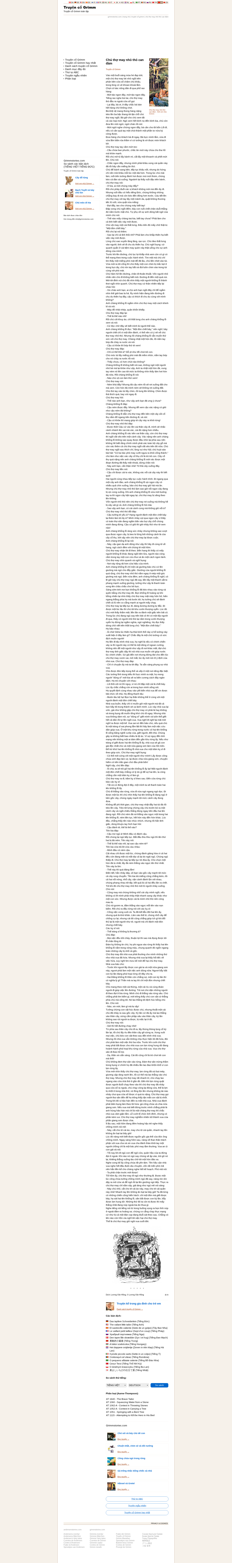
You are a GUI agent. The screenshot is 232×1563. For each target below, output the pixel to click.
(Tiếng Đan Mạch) (139, 1337)
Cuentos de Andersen (73, 1540)
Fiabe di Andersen (71, 1545)
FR (100, 2)
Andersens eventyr (72, 1534)
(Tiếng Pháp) (137, 1331)
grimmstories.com (114, 17)
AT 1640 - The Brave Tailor (120, 1399)
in (167, 1295)
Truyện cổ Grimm (75, 59)
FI (94, 2)
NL (128, 2)
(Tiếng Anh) (127, 1324)
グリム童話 (147, 1543)
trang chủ (126, 17)
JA (117, 2)
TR (156, 2)
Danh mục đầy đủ (75, 69)
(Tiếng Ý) (135, 1354)
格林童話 (146, 1541)
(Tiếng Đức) (129, 1321)
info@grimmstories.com (84, 219)
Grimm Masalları (123, 1538)
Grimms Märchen (97, 1536)
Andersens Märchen (72, 1536)
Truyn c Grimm (80, 7)
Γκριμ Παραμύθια (149, 1538)
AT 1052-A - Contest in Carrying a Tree (126, 1408)
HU (106, 2)
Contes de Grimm (97, 1545)
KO (122, 2)
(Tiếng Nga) (127, 1334)
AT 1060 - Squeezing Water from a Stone (127, 1402)
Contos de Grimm (123, 1545)
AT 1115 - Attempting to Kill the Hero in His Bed (130, 1415)
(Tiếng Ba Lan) (129, 1367)
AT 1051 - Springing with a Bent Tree (125, 1412)
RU (150, 2)
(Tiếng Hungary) (128, 1344)
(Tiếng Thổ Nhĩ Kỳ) (126, 1363)
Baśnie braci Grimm (124, 1543)
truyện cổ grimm (138, 17)
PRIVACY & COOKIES (159, 1523)
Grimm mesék (96, 1547)
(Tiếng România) (129, 1357)
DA (72, 2)
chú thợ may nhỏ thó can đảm (156, 17)
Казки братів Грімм (150, 1536)
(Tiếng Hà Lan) (137, 1349)
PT (139, 2)
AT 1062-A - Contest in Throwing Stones (127, 1405)
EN (83, 2)
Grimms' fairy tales (97, 1538)
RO (144, 2)
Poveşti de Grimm (123, 1547)
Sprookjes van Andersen (74, 1547)
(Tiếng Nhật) (129, 1370)
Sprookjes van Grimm (125, 1540)
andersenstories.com (72, 1530)
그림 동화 (146, 1546)
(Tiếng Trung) (124, 1341)
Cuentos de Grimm (98, 1540)
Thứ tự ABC (72, 72)
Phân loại (70, 78)
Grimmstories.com (74, 160)
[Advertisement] (116, 37)
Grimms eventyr (96, 1534)
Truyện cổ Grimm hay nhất (80, 62)
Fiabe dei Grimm (123, 1534)
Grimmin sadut (96, 1543)
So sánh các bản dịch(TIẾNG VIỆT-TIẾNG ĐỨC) (79, 165)
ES (89, 2)
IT (111, 2)
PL (133, 2)
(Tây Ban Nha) (138, 1328)
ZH (167, 2)
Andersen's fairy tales (73, 1538)
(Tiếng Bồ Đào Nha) (134, 1360)
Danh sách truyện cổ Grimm (81, 66)
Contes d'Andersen (72, 1543)
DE (78, 2)
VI (161, 2)
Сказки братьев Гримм (152, 1534)
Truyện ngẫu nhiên (76, 75)
